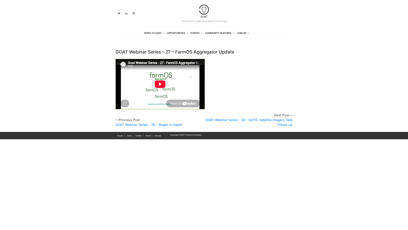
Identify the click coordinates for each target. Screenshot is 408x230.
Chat (129, 135)
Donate (158, 135)
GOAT (204, 16)
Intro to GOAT (152, 33)
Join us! (241, 33)
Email (148, 135)
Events (195, 33)
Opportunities (176, 33)
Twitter (138, 135)
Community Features (218, 33)
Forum (120, 135)
